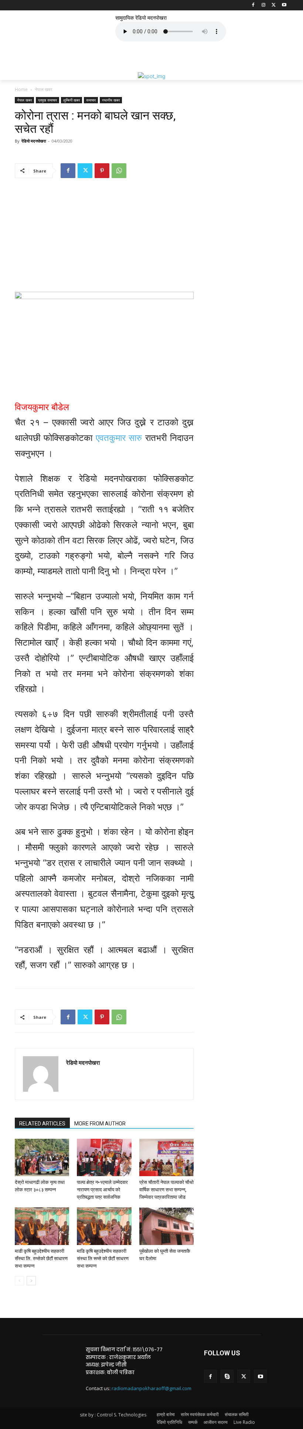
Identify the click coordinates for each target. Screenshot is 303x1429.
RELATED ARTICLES (42, 1124)
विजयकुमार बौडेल (43, 407)
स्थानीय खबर (111, 100)
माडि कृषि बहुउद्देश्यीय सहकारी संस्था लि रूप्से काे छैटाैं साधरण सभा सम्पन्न (103, 1258)
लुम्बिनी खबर (71, 100)
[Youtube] (284, 5)
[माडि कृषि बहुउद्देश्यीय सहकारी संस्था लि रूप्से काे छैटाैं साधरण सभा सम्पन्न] (104, 1226)
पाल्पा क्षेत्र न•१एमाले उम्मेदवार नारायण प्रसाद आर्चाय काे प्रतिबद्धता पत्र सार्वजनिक (102, 1189)
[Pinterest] (102, 170)
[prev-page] (19, 1280)
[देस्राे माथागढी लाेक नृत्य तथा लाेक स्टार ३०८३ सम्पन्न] (42, 1157)
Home (21, 89)
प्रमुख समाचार (47, 100)
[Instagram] (263, 5)
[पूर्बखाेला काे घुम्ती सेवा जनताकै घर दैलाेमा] (166, 1226)
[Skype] (227, 1376)
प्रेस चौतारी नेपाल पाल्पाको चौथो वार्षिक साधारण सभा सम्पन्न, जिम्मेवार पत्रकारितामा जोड (166, 1189)
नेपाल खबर (24, 100)
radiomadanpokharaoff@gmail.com (151, 1388)
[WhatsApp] (119, 170)
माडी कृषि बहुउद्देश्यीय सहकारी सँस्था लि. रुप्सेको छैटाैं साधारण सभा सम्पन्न (41, 1258)
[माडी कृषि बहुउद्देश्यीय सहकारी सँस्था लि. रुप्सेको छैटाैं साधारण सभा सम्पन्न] (42, 1226)
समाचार (91, 100)
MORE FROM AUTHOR (100, 1124)
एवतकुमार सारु (119, 437)
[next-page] (31, 1280)
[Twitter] (273, 5)
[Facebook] (253, 5)
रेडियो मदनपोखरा (33, 141)
